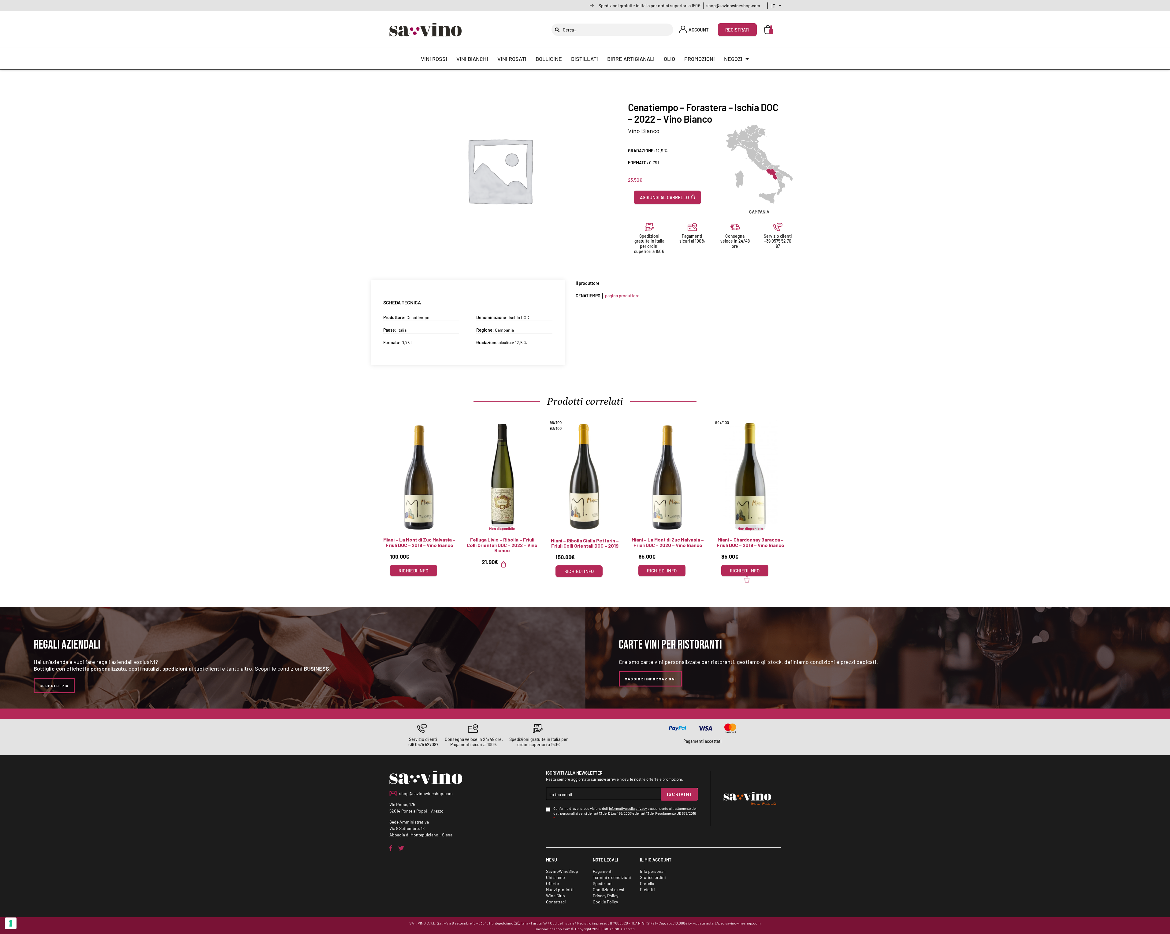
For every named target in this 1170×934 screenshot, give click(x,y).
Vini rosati (511, 58)
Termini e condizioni (612, 877)
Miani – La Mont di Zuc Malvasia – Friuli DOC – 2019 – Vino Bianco (419, 542)
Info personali (653, 871)
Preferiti (647, 889)
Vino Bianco (643, 130)
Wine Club (555, 895)
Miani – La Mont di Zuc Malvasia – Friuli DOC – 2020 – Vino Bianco (668, 542)
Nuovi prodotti (560, 889)
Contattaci (556, 901)
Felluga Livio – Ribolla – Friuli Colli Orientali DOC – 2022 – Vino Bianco (502, 545)
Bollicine (549, 58)
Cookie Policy (605, 901)
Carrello (647, 883)
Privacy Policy (605, 895)
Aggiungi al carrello (664, 197)
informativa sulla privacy (628, 808)
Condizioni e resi (608, 889)
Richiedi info (413, 570)
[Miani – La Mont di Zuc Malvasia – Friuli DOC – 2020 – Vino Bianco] (668, 476)
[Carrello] (769, 29)
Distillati (584, 58)
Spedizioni (603, 883)
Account (699, 29)
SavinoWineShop (562, 871)
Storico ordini (653, 877)
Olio (669, 58)
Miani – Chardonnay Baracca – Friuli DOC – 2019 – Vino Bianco (750, 542)
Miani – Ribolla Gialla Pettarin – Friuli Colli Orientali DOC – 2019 (585, 543)
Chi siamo (555, 877)
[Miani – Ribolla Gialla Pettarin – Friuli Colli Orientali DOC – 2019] (585, 477)
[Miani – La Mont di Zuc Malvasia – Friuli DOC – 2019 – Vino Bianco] (419, 476)
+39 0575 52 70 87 (777, 244)
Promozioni (699, 58)
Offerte (552, 883)
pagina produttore (622, 295)
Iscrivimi (679, 794)
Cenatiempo (418, 317)
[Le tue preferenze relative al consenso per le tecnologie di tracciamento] (11, 923)
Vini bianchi (472, 58)
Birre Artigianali (631, 58)
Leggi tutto (507, 564)
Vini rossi (434, 58)
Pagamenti (603, 871)
